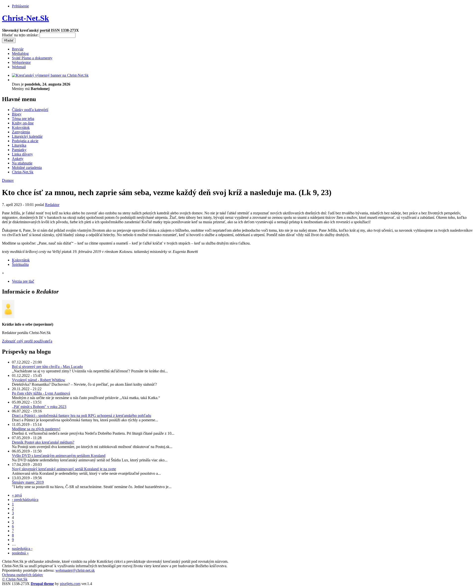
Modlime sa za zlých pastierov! (36, 429)
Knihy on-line (23, 123)
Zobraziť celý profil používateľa (27, 341)
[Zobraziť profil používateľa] (8, 317)
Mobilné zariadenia (27, 167)
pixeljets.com (70, 584)
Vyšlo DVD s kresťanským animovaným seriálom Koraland (58, 455)
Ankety (18, 159)
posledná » (20, 553)
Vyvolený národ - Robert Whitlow (38, 380)
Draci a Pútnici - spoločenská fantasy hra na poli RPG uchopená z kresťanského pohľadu (81, 415)
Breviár (18, 49)
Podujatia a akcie (25, 141)
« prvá (17, 495)
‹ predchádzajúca (25, 500)
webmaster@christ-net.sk (75, 570)
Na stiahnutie (22, 163)
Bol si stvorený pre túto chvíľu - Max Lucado (47, 366)
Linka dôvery (22, 154)
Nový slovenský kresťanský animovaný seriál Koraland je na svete (64, 469)
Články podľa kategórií (30, 110)
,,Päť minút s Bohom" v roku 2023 (39, 407)
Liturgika (19, 145)
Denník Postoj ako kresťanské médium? (43, 442)
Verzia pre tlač (23, 281)
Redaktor (52, 205)
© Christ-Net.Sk (14, 579)
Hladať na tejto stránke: (21, 35)
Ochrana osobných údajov (22, 575)
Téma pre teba (23, 118)
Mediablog (20, 53)
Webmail (19, 67)
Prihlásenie (20, 6)
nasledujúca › (22, 548)
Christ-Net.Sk (25, 18)
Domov (8, 180)
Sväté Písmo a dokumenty (32, 58)
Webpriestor (21, 62)
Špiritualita (20, 264)
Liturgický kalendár (27, 136)
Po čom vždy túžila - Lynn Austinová (41, 393)
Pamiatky (19, 150)
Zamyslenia (21, 132)
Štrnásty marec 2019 (28, 482)
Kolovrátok (21, 127)
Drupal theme (42, 584)
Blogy (17, 114)
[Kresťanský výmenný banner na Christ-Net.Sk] (50, 75)
